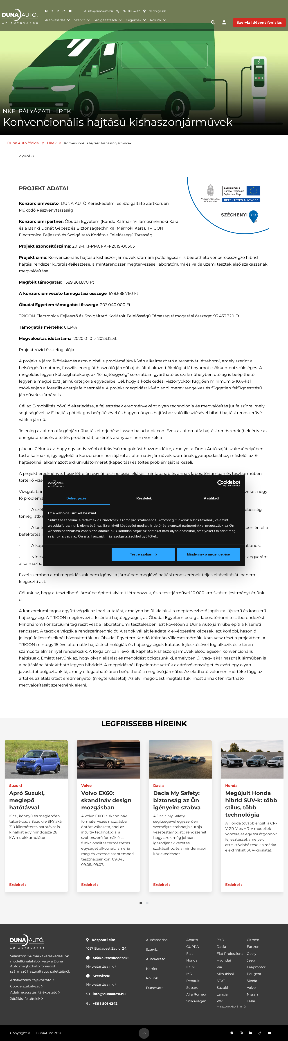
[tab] (141, 903)
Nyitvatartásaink (100, 966)
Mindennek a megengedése (208, 554)
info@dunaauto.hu (100, 11)
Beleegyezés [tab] (76, 498)
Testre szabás (141, 554)
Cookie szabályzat (25, 986)
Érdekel (16, 885)
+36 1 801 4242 (130, 11)
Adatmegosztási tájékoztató (34, 992)
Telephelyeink (156, 11)
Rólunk (155, 20)
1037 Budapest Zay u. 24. (106, 948)
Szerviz (79, 20)
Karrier (152, 968)
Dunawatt (154, 988)
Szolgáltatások (105, 20)
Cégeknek (133, 20)
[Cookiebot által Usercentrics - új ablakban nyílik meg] (220, 483)
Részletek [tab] (144, 498)
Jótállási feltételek (25, 998)
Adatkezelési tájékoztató (31, 980)
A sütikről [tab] (211, 498)
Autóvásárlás (55, 20)
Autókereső (155, 959)
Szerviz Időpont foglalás (259, 22)
